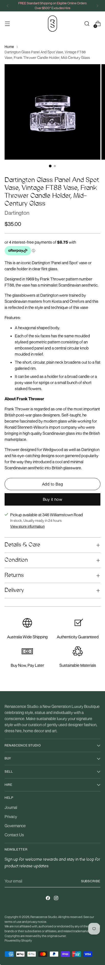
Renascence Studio (43, 917)
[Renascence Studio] (52, 23)
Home (9, 46)
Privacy (11, 816)
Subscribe (90, 881)
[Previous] (7, 5)
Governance (15, 825)
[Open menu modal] (7, 24)
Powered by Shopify (18, 940)
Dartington (17, 212)
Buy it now (52, 499)
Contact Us (14, 834)
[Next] (97, 5)
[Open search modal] (87, 24)
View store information (27, 526)
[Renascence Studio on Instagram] (57, 898)
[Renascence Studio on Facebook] (48, 898)
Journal (11, 807)
